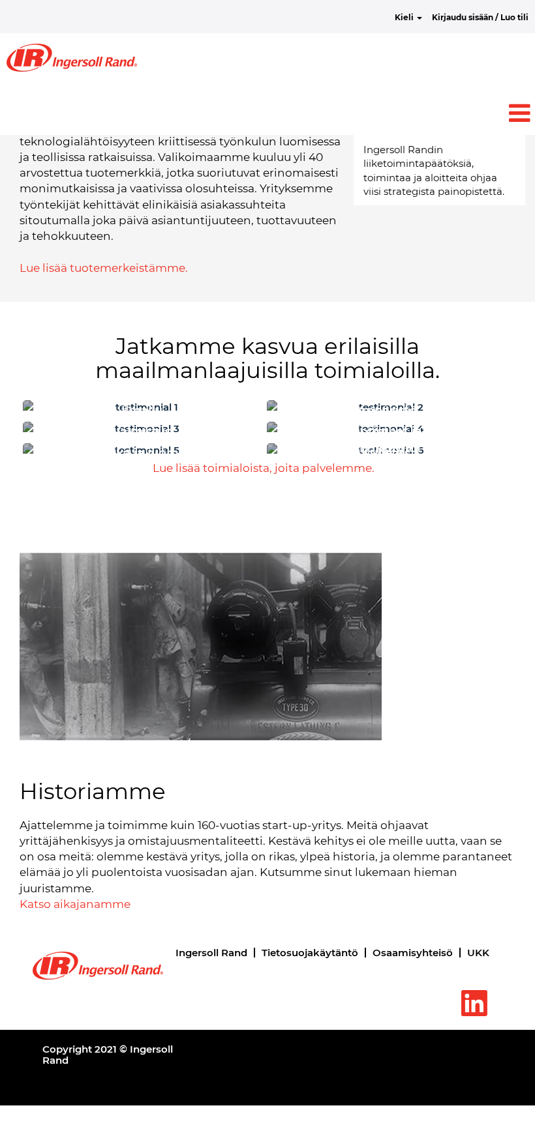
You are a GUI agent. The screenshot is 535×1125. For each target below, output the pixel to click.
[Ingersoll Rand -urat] (72, 58)
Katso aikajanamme (75, 904)
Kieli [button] (405, 17)
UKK (478, 952)
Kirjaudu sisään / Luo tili (480, 17)
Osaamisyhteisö (413, 952)
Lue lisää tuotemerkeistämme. (104, 267)
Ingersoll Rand (211, 952)
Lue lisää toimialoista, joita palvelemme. (263, 468)
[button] (267, 113)
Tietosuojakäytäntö (310, 952)
